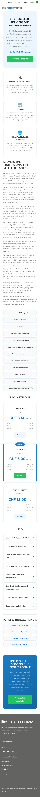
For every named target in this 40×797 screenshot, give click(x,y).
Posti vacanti (5, 761)
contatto (32, 2)
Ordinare (20, 435)
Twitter (3, 779)
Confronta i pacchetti (20, 59)
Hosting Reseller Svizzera (20, 644)
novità (19, 2)
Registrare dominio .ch (20, 638)
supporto (10, 2)
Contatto (4, 747)
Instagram (4, 783)
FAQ (15, 2)
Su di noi (26, 2)
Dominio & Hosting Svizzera (20, 625)
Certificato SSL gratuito (20, 632)
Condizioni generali (7, 765)
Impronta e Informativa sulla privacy (12, 757)
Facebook (4, 775)
